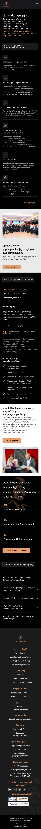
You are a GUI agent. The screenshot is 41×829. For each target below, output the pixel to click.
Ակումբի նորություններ (20, 746)
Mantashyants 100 (12, 298)
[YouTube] (10, 789)
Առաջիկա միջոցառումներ (20, 693)
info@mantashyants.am (22, 770)
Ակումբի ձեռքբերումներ (20, 665)
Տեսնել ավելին (30, 203)
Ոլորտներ (20, 675)
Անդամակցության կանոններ (20, 682)
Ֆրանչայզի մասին (20, 729)
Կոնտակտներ (20, 749)
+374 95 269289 (22, 766)
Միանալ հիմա (12, 267)
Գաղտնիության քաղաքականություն (20, 754)
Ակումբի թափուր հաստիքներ (20, 719)
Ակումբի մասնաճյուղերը (20, 661)
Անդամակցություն (20, 679)
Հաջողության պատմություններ (20, 707)
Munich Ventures (20, 826)
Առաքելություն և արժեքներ (20, 657)
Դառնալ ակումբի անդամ (16, 550)
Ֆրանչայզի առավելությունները (20, 734)
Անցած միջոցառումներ (20, 696)
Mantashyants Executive (15, 289)
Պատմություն (20, 653)
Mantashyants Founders (15, 294)
